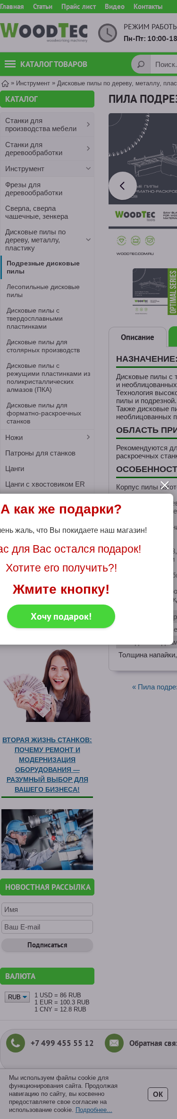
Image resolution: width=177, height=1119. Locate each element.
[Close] (164, 485)
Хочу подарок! (61, 616)
